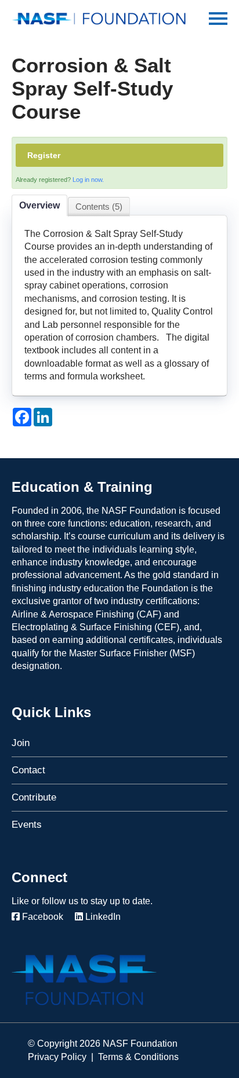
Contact (28, 770)
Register (43, 155)
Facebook (41, 917)
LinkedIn (102, 917)
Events (27, 824)
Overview (39, 205)
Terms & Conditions (138, 1057)
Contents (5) (98, 206)
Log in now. (88, 179)
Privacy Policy (57, 1057)
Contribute (34, 797)
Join (21, 742)
